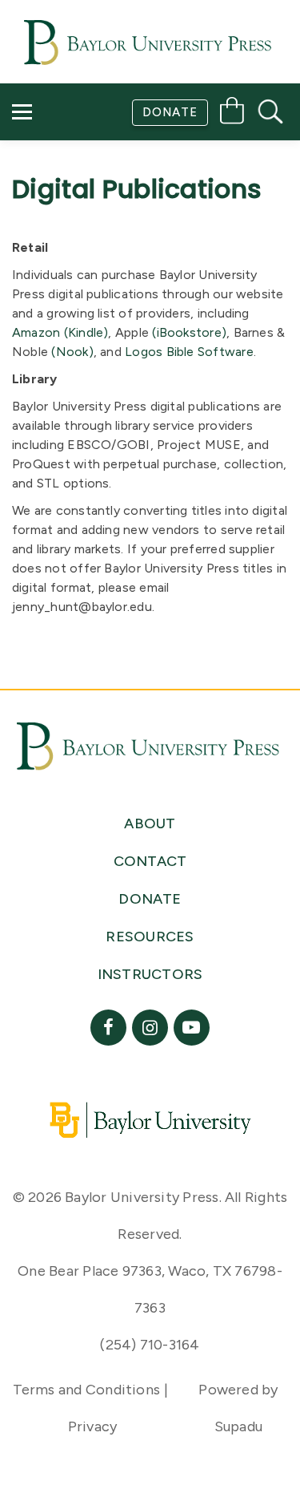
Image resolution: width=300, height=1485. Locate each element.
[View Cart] (232, 113)
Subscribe (58, 159)
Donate (170, 112)
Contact (57, 204)
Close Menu (157, 249)
